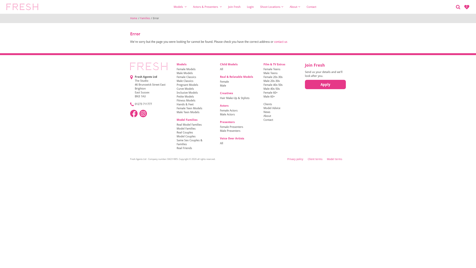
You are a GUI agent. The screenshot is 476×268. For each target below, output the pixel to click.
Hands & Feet (185, 104)
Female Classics (186, 77)
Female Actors (229, 110)
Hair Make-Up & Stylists (235, 98)
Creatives (226, 93)
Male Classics (185, 81)
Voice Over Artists (232, 138)
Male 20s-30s (271, 81)
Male (223, 85)
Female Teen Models (189, 108)
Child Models (229, 64)
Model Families (187, 120)
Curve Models (185, 88)
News (266, 112)
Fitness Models (186, 100)
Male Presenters (230, 131)
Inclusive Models (187, 92)
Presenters (227, 122)
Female (224, 81)
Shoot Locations (270, 7)
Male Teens (270, 73)
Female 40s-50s (273, 85)
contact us (280, 42)
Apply (325, 84)
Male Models (185, 73)
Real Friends (184, 148)
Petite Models (185, 96)
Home (133, 18)
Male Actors (227, 114)
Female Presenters (231, 127)
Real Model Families (189, 124)
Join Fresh (234, 7)
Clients (267, 104)
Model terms (334, 159)
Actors (224, 105)
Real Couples (185, 132)
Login (250, 7)
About (293, 7)
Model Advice (271, 108)
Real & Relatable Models (236, 77)
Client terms (315, 159)
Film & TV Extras (274, 64)
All (221, 69)
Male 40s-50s (271, 88)
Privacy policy (295, 159)
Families (145, 18)
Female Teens (271, 69)
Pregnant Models (187, 85)
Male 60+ (269, 96)
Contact (311, 7)
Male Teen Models (188, 112)
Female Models (186, 69)
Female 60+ (270, 92)
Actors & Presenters (206, 7)
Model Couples (186, 136)
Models (179, 7)
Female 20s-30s (273, 77)
